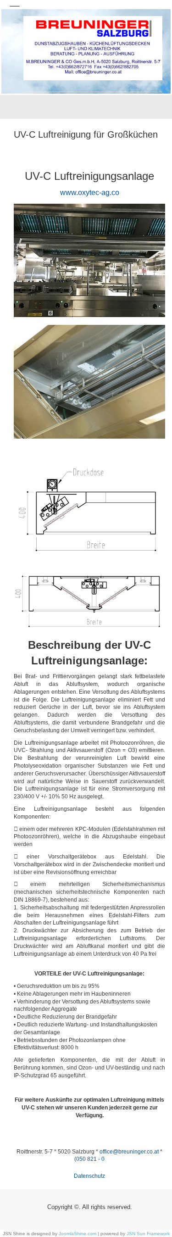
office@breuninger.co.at (129, 1151)
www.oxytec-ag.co (89, 192)
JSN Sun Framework (148, 1233)
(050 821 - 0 (89, 1159)
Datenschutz (89, 1176)
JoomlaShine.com (77, 1233)
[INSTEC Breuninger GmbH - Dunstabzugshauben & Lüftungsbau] (92, 48)
